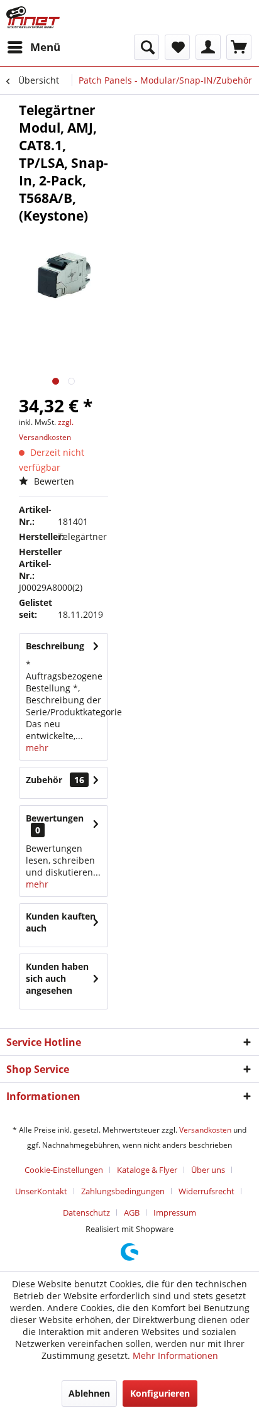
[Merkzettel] (177, 47)
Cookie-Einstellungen (64, 1169)
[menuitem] (33, 47)
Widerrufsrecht (206, 1191)
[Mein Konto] (208, 47)
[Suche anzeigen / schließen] (146, 47)
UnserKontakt (41, 1191)
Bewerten (52, 481)
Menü (45, 47)
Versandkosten (205, 1129)
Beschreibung (55, 646)
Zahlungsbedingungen (123, 1191)
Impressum (174, 1212)
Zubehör (55, 780)
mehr (37, 748)
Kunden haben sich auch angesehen (57, 978)
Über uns (208, 1169)
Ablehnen (89, 1393)
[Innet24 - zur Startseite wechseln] (33, 17)
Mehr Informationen (175, 1355)
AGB (132, 1212)
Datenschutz (86, 1212)
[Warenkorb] (238, 47)
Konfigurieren (160, 1393)
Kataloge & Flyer (147, 1169)
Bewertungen (55, 818)
